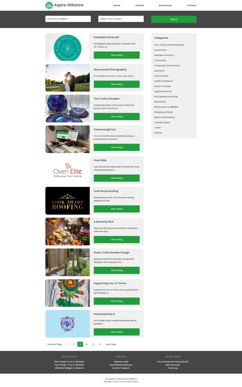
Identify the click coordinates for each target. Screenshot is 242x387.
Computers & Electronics (167, 65)
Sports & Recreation (164, 117)
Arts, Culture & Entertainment (169, 44)
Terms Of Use (118, 381)
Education (159, 70)
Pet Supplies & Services (166, 96)
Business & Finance (164, 55)
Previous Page (55, 344)
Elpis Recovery (172, 364)
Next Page (111, 344)
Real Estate (160, 101)
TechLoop (173, 368)
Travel (157, 127)
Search (174, 19)
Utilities (158, 132)
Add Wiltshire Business (121, 364)
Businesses (165, 5)
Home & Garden (162, 86)
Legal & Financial (162, 91)
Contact (192, 5)
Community (160, 60)
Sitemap (108, 381)
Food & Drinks (161, 75)
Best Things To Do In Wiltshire (69, 361)
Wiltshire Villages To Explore (69, 368)
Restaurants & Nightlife (166, 106)
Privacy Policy (132, 381)
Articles (139, 5)
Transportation (162, 122)
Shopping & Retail (163, 112)
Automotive (160, 50)
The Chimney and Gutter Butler (173, 361)
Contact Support (121, 368)
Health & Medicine (163, 81)
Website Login (121, 361)
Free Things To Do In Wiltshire (69, 364)
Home (116, 5)
